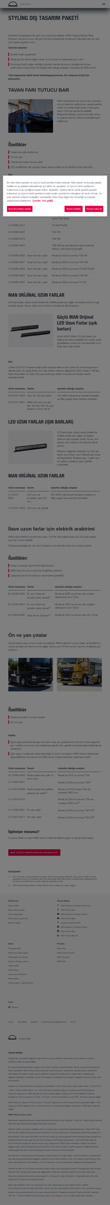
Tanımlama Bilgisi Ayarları (19, 209)
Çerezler (36, 200)
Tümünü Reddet (73, 209)
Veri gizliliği (47, 200)
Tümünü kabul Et (94, 209)
